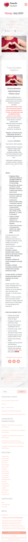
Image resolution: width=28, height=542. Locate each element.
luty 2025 (4, 469)
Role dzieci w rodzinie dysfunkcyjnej (11, 411)
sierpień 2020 (5, 490)
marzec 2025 (5, 467)
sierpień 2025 (5, 460)
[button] (26, 4)
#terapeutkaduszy (16, 379)
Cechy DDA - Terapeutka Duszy (10, 435)
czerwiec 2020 (5, 494)
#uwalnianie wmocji (8, 381)
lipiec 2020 (4, 492)
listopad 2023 (5, 477)
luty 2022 (4, 481)
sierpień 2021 (5, 483)
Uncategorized (6, 504)
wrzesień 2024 (5, 473)
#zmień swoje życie (8, 383)
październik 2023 (6, 479)
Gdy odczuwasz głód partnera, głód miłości (13, 414)
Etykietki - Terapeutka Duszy (9, 425)
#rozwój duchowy (8, 379)
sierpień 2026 (5, 456)
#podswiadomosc (8, 377)
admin (11, 31)
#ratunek (22, 377)
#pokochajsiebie (16, 377)
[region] (14, 528)
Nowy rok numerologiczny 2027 (10, 400)
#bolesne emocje (8, 374)
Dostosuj (14, 536)
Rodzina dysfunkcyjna (18, 443)
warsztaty (14, 21)
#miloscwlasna (15, 376)
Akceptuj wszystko (14, 532)
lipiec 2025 (4, 462)
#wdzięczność (16, 381)
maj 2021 (4, 488)
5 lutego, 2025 (20, 31)
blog (3, 502)
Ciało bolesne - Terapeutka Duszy (11, 430)
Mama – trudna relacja (8, 407)
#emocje (23, 374)
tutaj (14, 165)
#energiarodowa (7, 376)
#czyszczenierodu (16, 374)
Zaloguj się (4, 515)
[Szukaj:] (9, 392)
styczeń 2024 (5, 475)
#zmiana (22, 381)
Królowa (4, 404)
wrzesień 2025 (5, 458)
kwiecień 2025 (5, 465)
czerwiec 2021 (5, 486)
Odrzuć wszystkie (14, 539)
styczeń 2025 (5, 471)
